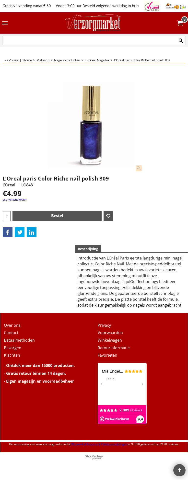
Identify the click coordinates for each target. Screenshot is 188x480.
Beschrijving (88, 248)
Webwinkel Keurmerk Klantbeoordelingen (99, 444)
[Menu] (5, 23)
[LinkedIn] (31, 232)
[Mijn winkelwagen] (179, 23)
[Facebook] (7, 232)
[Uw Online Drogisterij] (93, 22)
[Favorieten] (108, 216)
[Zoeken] (181, 41)
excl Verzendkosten (15, 199)
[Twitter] (19, 232)
